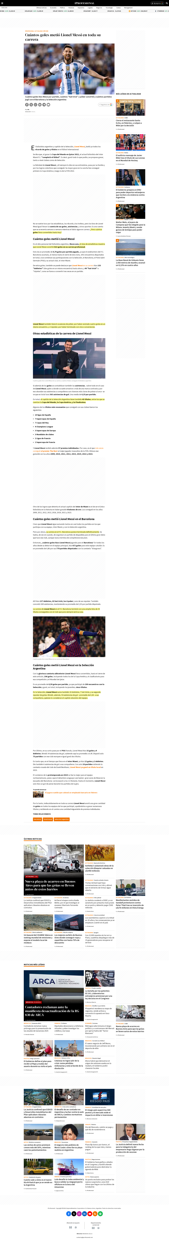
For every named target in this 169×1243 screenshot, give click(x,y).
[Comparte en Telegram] (44, 104)
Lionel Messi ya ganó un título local (85, 767)
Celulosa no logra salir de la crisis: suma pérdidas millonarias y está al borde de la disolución (68, 1064)
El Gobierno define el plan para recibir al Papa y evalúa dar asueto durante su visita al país (38, 1064)
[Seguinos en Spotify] (100, 1213)
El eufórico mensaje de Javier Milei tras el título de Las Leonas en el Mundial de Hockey (130, 158)
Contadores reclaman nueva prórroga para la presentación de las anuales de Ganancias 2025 (37, 1028)
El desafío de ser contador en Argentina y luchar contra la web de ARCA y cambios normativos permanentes (69, 1113)
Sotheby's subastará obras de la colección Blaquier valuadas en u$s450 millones (99, 868)
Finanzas (71, 8)
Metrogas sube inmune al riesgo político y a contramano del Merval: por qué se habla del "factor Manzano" (99, 1030)
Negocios (99, 8)
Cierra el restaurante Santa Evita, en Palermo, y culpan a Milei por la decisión (129, 123)
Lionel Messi (79, 146)
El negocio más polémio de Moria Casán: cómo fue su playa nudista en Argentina (68, 1147)
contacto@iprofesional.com (84, 1237)
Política (62, 8)
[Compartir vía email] (48, 104)
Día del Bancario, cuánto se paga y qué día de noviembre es (99, 1128)
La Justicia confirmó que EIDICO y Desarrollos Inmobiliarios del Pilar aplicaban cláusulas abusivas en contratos (38, 904)
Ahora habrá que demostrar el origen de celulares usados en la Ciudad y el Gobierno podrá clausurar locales (98, 1065)
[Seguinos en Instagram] (79, 1213)
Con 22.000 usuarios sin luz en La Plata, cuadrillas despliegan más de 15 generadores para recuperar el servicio (99, 939)
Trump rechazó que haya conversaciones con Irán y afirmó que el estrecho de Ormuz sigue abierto (98, 886)
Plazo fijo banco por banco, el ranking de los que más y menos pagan (98, 1147)
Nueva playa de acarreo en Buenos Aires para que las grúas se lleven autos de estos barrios (50, 885)
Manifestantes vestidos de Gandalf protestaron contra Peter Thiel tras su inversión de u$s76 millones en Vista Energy (130, 904)
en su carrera (82, 265)
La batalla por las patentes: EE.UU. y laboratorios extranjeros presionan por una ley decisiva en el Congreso (98, 995)
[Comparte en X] (31, 104)
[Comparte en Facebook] (27, 104)
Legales (90, 8)
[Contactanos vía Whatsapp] (76, 1227)
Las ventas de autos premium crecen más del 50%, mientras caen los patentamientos (37, 1147)
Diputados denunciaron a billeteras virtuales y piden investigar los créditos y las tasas (68, 1028)
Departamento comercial (96, 1224)
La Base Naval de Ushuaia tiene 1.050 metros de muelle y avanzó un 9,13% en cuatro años (130, 263)
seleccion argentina (62, 819)
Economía (53, 8)
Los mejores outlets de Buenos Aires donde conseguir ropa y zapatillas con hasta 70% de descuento (68, 939)
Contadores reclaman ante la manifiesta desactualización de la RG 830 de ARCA (52, 1011)
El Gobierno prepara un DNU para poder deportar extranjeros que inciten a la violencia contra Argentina (130, 194)
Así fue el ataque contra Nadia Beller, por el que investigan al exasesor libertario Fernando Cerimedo (66, 904)
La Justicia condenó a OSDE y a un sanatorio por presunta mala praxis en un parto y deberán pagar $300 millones (99, 904)
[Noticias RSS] (95, 1213)
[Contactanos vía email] (70, 1227)
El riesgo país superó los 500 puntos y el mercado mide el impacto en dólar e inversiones (99, 1112)
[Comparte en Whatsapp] (35, 104)
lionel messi (48, 819)
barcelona (37, 819)
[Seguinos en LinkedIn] (84, 1213)
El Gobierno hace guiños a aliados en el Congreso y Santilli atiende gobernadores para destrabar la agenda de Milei (99, 1166)
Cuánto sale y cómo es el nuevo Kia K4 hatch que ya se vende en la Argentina (38, 1182)
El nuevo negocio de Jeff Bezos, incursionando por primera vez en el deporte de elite (100, 1046)
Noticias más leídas (34, 964)
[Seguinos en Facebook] (68, 1213)
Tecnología (109, 8)
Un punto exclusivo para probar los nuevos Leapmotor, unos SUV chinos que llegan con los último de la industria (99, 1183)
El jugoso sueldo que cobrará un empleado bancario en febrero (71, 792)
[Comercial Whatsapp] (98, 1228)
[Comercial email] (93, 1228)
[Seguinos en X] (73, 1213)
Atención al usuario (73, 1223)
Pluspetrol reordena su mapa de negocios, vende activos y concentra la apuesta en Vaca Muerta (98, 1012)
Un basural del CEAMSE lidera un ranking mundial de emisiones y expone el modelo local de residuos (38, 939)
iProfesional (29, 31)
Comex (118, 8)
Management (128, 8)
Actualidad (39, 31)
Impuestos (81, 8)
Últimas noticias (41, 8)
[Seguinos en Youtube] (89, 1213)
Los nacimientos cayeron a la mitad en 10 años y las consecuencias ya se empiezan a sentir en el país (99, 920)
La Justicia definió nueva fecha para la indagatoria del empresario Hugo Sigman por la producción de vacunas (130, 1148)
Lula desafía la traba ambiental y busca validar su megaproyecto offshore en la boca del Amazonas (69, 1183)
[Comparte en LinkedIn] (40, 104)
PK (28, 110)
